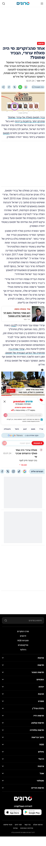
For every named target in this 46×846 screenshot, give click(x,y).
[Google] (26, 87)
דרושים (23, 635)
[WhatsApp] (20, 87)
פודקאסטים (23, 645)
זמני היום (18, 824)
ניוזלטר (23, 649)
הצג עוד (24, 464)
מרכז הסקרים (23, 631)
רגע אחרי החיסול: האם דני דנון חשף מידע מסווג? (16, 314)
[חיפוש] (3, 3)
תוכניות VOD (23, 640)
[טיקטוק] (19, 471)
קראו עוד (10, 391)
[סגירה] (4, 401)
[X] (15, 87)
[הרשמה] (5, 415)
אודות (15, 828)
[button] (42, 370)
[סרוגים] (23, 799)
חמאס (6, 133)
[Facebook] (9, 87)
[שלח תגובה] (4, 443)
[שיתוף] (3, 87)
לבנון (13, 325)
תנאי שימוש (7, 824)
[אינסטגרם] (13, 471)
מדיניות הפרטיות (26, 828)
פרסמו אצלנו (38, 824)
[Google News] (24, 471)
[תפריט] (41, 3)
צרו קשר (27, 824)
